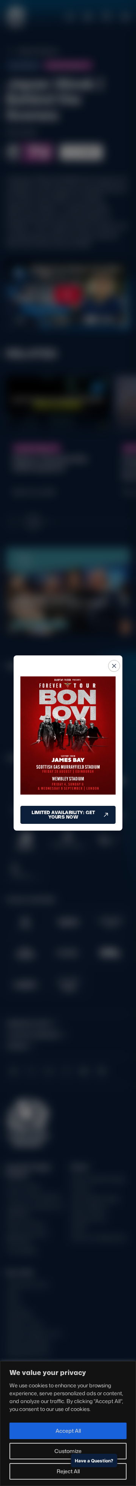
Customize (68, 1450)
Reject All (68, 1471)
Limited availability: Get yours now (63, 815)
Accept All (68, 1430)
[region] (68, 1423)
